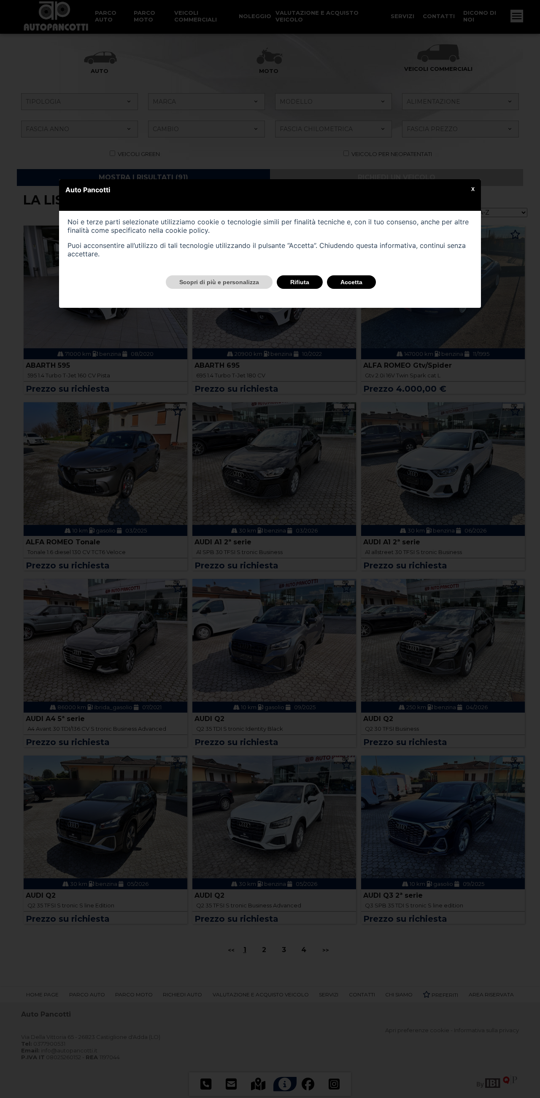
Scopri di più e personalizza (219, 282)
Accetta (351, 282)
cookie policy (186, 230)
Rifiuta (299, 282)
